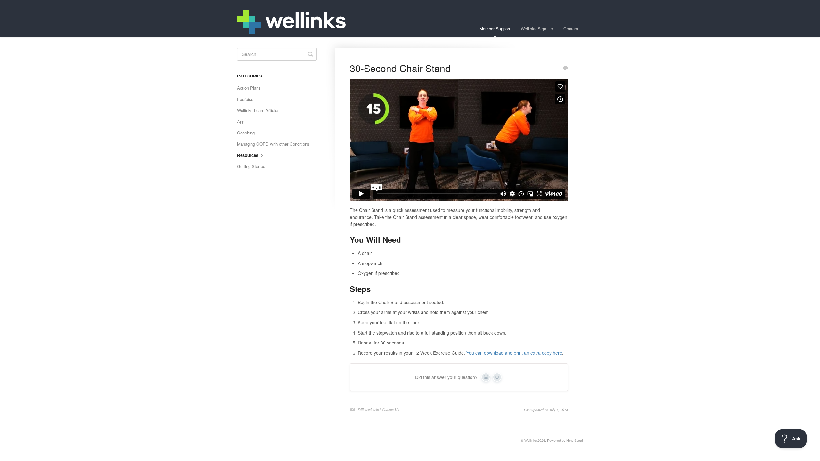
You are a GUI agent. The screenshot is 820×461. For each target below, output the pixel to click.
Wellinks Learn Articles (258, 110)
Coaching (246, 133)
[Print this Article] (565, 68)
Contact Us (390, 409)
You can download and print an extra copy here (514, 353)
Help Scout (574, 440)
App (240, 121)
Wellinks (530, 440)
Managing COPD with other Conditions (273, 144)
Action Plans (249, 88)
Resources (248, 155)
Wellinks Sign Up (537, 29)
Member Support (495, 29)
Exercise (245, 99)
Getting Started (251, 166)
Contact (570, 29)
